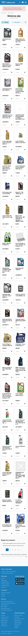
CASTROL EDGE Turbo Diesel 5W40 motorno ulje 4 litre (6, 168)
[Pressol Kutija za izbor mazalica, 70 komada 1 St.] (21, 237)
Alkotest (16, 627)
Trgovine (3, 594)
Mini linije (3, 615)
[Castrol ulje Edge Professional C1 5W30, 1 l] (7, 135)
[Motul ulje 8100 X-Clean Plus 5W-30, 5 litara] (7, 313)
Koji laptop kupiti (4, 604)
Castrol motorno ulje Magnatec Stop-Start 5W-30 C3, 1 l (7, 448)
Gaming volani (17, 624)
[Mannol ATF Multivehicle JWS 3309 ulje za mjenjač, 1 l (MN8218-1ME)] (21, 209)
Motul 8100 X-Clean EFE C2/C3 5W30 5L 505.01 (6, 65)
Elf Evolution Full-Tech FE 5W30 (7, 193)
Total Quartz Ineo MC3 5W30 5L (7, 89)
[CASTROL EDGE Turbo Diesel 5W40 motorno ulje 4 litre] (7, 159)
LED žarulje (16, 617)
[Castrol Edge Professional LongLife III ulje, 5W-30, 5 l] (21, 82)
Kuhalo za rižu (4, 618)
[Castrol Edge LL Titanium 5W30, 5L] (7, 337)
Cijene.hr (9, 633)
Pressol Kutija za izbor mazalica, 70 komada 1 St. (20, 245)
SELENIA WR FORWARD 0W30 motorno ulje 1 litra (6, 270)
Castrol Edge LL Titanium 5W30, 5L (7, 344)
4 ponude (17, 278)
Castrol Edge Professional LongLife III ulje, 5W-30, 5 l (20, 91)
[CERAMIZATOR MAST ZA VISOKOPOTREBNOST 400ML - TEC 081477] (21, 466)
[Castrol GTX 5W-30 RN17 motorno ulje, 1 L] (7, 413)
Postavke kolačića (5, 585)
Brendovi (3, 596)
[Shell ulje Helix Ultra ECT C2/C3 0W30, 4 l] (7, 288)
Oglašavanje (4, 580)
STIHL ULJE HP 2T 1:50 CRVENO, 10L (20, 295)
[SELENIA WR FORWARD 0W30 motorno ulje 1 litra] (7, 262)
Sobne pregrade (18, 622)
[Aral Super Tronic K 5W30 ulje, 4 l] (21, 337)
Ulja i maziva (11, 12)
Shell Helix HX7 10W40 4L (20, 269)
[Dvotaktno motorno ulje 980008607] (21, 493)
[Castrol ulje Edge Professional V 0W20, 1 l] (7, 466)
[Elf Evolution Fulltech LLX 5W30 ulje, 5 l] (21, 518)
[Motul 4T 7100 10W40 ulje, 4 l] (21, 186)
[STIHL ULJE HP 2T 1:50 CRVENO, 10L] (21, 288)
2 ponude (4, 72)
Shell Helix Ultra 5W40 (6, 39)
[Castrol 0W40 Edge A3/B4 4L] (21, 387)
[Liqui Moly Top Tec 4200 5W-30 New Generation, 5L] (7, 108)
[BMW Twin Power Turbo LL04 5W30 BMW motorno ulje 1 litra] (21, 361)
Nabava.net (3, 12)
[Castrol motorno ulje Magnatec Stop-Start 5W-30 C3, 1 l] (7, 440)
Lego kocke (3, 624)
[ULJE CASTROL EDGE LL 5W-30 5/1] (21, 135)
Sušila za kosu (4, 625)
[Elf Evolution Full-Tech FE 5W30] (7, 186)
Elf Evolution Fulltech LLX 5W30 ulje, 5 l (20, 526)
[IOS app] (20, 583)
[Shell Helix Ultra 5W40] (7, 32)
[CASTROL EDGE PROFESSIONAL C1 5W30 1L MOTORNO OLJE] (21, 108)
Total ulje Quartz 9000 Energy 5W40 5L (20, 321)
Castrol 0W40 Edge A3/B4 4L (19, 394)
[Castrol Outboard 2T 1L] (21, 440)
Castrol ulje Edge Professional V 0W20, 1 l (7, 474)
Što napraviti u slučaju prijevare (8, 603)
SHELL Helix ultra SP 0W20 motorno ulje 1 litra (20, 40)
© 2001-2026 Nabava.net (7, 631)
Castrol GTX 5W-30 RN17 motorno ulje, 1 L (7, 421)
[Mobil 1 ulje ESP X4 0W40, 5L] (7, 237)
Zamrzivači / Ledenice (19, 618)
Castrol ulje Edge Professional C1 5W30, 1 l (7, 143)
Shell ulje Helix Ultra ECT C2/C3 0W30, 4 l (6, 296)
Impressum (3, 587)
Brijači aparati (17, 620)
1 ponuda (4, 47)
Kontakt (3, 578)
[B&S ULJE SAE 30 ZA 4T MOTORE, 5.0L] (7, 361)
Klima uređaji (4, 622)
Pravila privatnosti (5, 583)
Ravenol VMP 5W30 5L (19, 64)
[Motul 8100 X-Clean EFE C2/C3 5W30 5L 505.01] (7, 57)
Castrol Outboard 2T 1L (20, 447)
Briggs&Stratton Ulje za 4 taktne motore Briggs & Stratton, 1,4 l (6, 396)
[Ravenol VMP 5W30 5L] (21, 57)
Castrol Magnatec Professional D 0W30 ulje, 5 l (20, 167)
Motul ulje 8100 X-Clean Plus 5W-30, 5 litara (7, 321)
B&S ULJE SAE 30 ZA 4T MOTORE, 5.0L (7, 369)
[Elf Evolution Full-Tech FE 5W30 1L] (7, 518)
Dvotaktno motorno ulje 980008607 (19, 501)
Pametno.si (3, 633)
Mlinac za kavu (4, 620)
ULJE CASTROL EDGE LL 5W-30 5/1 (21, 142)
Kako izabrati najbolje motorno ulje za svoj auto (14, 543)
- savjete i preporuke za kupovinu (8, 571)
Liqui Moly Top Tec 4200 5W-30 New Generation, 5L (7, 116)
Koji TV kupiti (4, 606)
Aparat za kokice (5, 617)
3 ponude (4, 403)
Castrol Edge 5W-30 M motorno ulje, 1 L (7, 217)
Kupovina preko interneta (6, 601)
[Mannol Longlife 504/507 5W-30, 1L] (7, 493)
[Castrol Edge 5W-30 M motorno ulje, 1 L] (7, 209)
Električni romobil (18, 615)
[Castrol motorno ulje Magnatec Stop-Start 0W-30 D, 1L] (21, 413)
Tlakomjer (16, 625)
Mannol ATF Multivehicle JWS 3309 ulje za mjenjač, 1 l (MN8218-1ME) (20, 218)
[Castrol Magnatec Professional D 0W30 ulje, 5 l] (21, 159)
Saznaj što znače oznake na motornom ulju (13, 545)
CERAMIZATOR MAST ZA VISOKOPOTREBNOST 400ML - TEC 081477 (20, 475)
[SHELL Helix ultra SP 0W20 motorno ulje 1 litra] (21, 32)
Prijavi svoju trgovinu (5, 592)
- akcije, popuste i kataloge (7, 573)
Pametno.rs (16, 631)
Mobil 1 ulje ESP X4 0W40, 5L (6, 244)
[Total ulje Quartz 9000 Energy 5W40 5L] (21, 313)
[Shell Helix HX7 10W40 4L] (21, 262)
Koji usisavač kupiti (5, 608)
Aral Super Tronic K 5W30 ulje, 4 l (20, 344)
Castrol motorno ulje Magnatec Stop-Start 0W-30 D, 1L (20, 422)
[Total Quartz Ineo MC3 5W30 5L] (7, 82)
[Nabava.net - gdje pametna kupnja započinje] (8, 2)
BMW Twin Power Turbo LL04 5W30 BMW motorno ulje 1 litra (20, 369)
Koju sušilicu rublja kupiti (6, 610)
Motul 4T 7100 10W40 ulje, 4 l (19, 193)
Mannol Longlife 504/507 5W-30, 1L (7, 500)
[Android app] (20, 579)
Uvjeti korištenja (4, 582)
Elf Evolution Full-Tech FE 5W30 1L (7, 525)
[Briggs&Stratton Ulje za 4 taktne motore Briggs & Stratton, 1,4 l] (7, 387)
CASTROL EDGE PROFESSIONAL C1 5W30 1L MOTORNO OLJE (20, 117)
